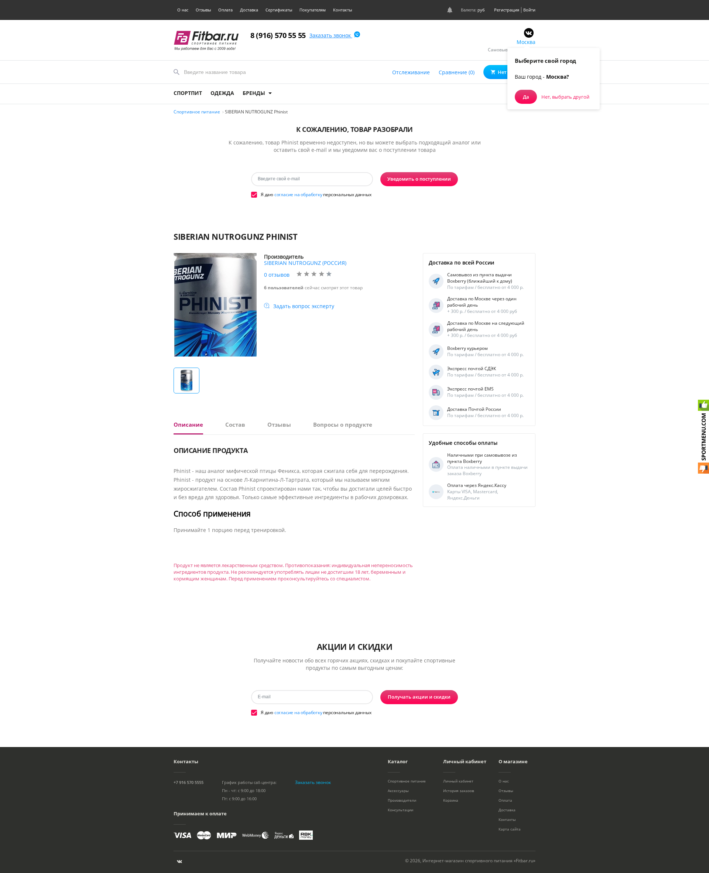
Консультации (400, 809)
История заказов (458, 790)
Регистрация (506, 10)
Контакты (342, 10)
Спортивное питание (407, 781)
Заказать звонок (330, 35)
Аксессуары (398, 790)
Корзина (450, 800)
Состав (235, 424)
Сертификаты (279, 10)
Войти (529, 10)
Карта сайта (510, 829)
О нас (182, 10)
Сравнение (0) (457, 72)
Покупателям (312, 10)
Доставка (249, 10)
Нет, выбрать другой (565, 96)
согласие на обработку (298, 194)
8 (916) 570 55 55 (278, 35)
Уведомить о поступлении (419, 178)
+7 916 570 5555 (188, 782)
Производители (402, 800)
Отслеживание (411, 72)
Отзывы (203, 10)
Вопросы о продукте (342, 424)
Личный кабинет (458, 781)
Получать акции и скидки (419, 696)
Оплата (225, 10)
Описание (188, 424)
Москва (526, 41)
